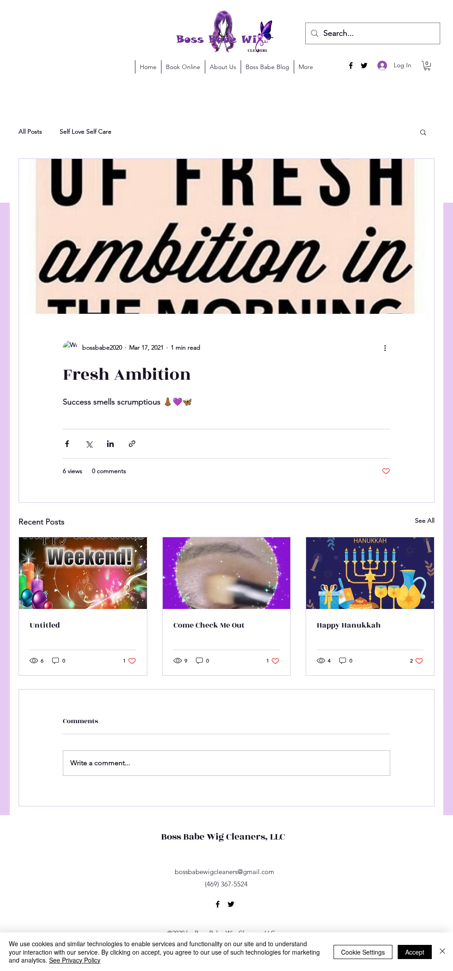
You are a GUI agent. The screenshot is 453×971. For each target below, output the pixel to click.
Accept (414, 952)
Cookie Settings (363, 952)
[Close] (442, 952)
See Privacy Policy (74, 960)
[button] (419, 19)
